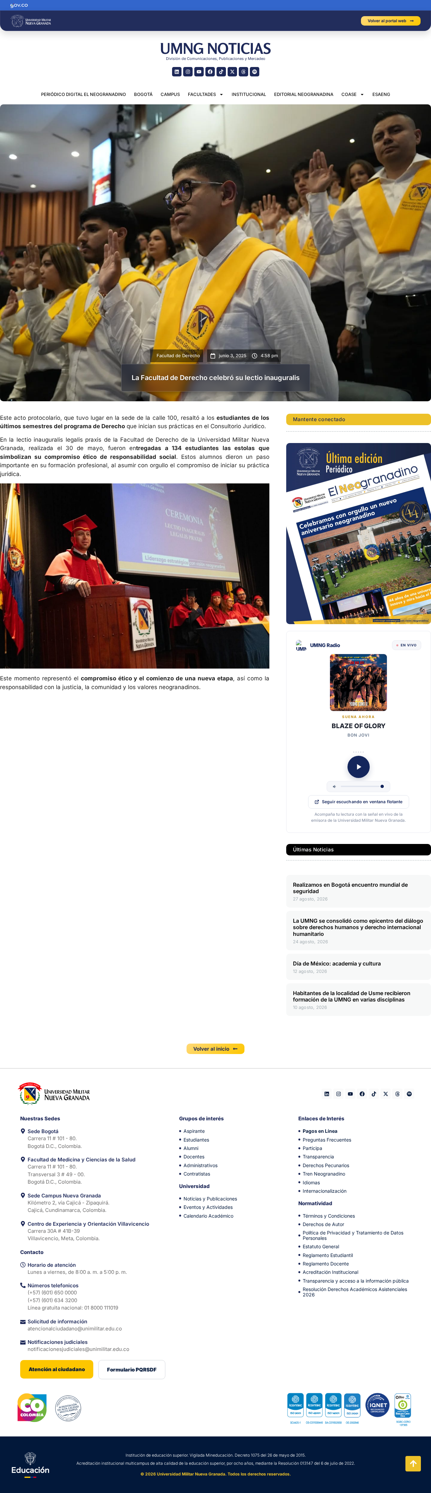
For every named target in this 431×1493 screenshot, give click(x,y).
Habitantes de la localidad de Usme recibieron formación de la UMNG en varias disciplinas (351, 996)
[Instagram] (188, 71)
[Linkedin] (176, 71)
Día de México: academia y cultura (337, 963)
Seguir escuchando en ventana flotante (362, 801)
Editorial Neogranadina (303, 94)
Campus (170, 94)
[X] (232, 71)
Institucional (249, 94)
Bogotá (143, 94)
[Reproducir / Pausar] (358, 767)
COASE (349, 94)
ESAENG (381, 94)
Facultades (202, 94)
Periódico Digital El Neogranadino (83, 94)
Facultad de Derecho (178, 355)
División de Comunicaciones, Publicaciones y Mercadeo (215, 58)
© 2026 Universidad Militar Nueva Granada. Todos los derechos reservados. (215, 1474)
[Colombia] (32, 1408)
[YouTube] (199, 71)
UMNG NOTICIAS (215, 48)
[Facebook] (210, 71)
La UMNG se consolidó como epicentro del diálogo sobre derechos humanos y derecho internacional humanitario (358, 927)
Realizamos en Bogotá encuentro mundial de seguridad (350, 887)
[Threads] (243, 71)
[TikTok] (221, 71)
